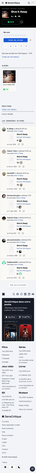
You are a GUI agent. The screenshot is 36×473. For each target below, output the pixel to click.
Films (5, 347)
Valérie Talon (12, 151)
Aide (3, 432)
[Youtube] (33, 295)
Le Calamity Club (25, 375)
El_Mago (10, 129)
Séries (22, 347)
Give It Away (21, 8)
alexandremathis (13, 240)
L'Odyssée (5, 358)
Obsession (5, 355)
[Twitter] (14, 295)
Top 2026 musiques (26, 397)
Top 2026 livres (24, 371)
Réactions (6, 106)
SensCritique (5, 8)
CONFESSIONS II (25, 401)
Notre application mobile (11, 425)
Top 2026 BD (7, 396)
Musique (23, 392)
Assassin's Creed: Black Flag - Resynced (8, 381)
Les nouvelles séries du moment (26, 361)
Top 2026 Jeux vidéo (7, 371)
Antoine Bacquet (13, 195)
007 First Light (7, 376)
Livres (22, 366)
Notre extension (8, 428)
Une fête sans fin (8, 400)
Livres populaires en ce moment (26, 386)
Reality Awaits (24, 405)
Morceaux (13, 8)
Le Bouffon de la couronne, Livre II (25, 380)
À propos (5, 421)
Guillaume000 (12, 262)
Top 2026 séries (25, 351)
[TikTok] (25, 295)
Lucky (21, 357)
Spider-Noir (23, 354)
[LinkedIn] (29, 295)
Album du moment (25, 409)
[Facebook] (17, 295)
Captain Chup (12, 218)
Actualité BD (6, 410)
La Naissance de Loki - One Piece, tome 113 (8, 405)
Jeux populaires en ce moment (9, 387)
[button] (33, 2)
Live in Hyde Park (9, 84)
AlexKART (11, 173)
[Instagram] (21, 295)
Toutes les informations (10, 57)
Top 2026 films (7, 351)
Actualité (5, 362)
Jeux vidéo (7, 366)
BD (3, 392)
